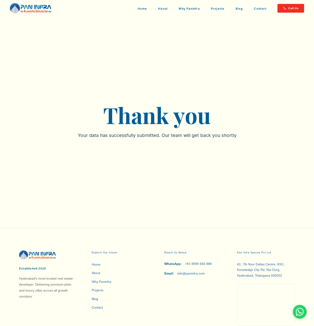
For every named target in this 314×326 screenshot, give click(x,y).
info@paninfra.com (184, 273)
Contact (260, 8)
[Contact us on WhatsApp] (300, 312)
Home (142, 8)
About (163, 8)
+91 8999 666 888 (188, 264)
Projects (218, 8)
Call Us (293, 8)
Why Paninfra (189, 8)
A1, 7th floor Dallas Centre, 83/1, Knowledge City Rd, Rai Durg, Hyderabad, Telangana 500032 (261, 269)
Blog (239, 8)
